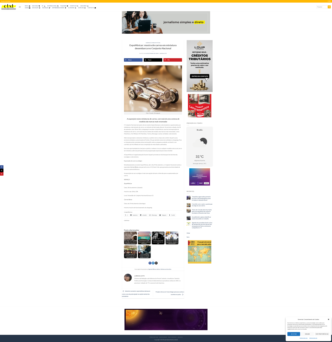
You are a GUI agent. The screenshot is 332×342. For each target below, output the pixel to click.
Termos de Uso (153, 337)
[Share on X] (1, 170)
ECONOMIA (71, 7)
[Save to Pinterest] (1, 174)
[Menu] (20, 7)
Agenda (148, 42)
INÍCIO (26, 6)
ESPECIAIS (81, 7)
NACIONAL (35, 6)
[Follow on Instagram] (329, 1)
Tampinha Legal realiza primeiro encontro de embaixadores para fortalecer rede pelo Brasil (201, 198)
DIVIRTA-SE (73, 6)
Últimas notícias (155, 42)
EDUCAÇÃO (35, 7)
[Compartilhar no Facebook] (150, 263)
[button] (328, 319)
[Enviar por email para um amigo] (156, 263)
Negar (307, 334)
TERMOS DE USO (304, 338)
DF (42, 6)
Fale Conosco (172, 337)
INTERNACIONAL (52, 6)
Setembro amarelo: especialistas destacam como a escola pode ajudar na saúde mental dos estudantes (136, 293)
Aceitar (294, 334)
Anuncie (180, 337)
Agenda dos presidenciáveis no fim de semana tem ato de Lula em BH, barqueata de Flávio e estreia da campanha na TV (202, 225)
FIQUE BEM (63, 6)
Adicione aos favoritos (165, 269)
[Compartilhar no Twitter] (153, 263)
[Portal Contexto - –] (8, 7)
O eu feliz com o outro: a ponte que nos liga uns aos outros (202, 204)
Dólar (188, 233)
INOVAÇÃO (45, 7)
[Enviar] (329, 6)
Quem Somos (163, 337)
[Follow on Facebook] (328, 1)
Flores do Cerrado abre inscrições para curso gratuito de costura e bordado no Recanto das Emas (202, 211)
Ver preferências (322, 334)
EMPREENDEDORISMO (58, 7)
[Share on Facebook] (1, 167)
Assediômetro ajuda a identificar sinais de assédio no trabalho (201, 217)
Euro (188, 237)
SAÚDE (27, 7)
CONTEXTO (91, 7)
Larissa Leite (163, 53)
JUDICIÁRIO (83, 6)
